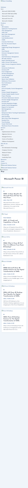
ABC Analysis (5, 27)
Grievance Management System (10, 53)
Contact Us (4, 163)
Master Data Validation (8, 79)
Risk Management (6, 109)
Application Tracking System (9, 28)
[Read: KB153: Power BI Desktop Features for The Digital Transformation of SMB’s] (7, 310)
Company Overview (7, 150)
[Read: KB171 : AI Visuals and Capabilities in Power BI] (5, 214)
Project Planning (6, 96)
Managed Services (7, 136)
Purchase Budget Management (10, 99)
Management (5, 155)
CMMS (3, 40)
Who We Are (4, 143)
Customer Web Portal (7, 42)
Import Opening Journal (8, 60)
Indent (3, 66)
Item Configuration (7, 71)
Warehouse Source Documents (10, 126)
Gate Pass (4, 55)
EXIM (3, 49)
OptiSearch (5, 84)
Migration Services (7, 134)
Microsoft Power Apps (8, 16)
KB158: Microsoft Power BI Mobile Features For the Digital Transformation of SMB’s (13, 269)
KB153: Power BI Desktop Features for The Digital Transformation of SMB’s (11, 318)
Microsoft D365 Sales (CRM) (9, 13)
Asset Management (7, 30)
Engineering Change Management (11, 47)
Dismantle (4, 45)
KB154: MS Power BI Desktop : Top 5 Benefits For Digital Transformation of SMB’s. (13, 294)
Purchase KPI (5, 101)
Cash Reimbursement (7, 38)
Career (2, 161)
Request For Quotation (8, 107)
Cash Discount (6, 36)
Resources (3, 159)
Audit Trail (4, 32)
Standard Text (5, 120)
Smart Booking (6, 116)
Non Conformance (7, 83)
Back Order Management (8, 34)
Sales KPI (4, 111)
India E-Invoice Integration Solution (11, 64)
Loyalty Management (7, 75)
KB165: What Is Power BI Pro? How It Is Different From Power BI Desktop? (13, 245)
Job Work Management (8, 73)
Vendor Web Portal (7, 124)
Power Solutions (7, 217)
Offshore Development (8, 141)
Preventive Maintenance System (10, 98)
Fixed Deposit (5, 51)
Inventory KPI (5, 70)
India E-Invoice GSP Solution (9, 62)
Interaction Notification (8, 68)
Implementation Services (8, 131)
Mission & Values (6, 152)
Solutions (3, 7)
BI (3, 191)
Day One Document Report (9, 43)
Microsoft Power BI (7, 18)
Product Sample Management (10, 92)
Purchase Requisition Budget (9, 103)
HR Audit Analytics (7, 58)
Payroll (3, 86)
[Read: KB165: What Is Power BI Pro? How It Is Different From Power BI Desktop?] (6, 236)
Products (3, 23)
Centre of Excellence (7, 139)
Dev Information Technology (9, 147)
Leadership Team (6, 157)
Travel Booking (6, 122)
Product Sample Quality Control (10, 94)
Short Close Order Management (10, 118)
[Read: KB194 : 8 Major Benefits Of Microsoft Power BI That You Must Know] (7, 187)
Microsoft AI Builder (7, 21)
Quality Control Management (9, 105)
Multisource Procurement (9, 81)
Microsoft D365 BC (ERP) (8, 11)
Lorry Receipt (5, 77)
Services (3, 127)
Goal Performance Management (10, 56)
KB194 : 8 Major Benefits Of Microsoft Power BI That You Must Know (12, 195)
